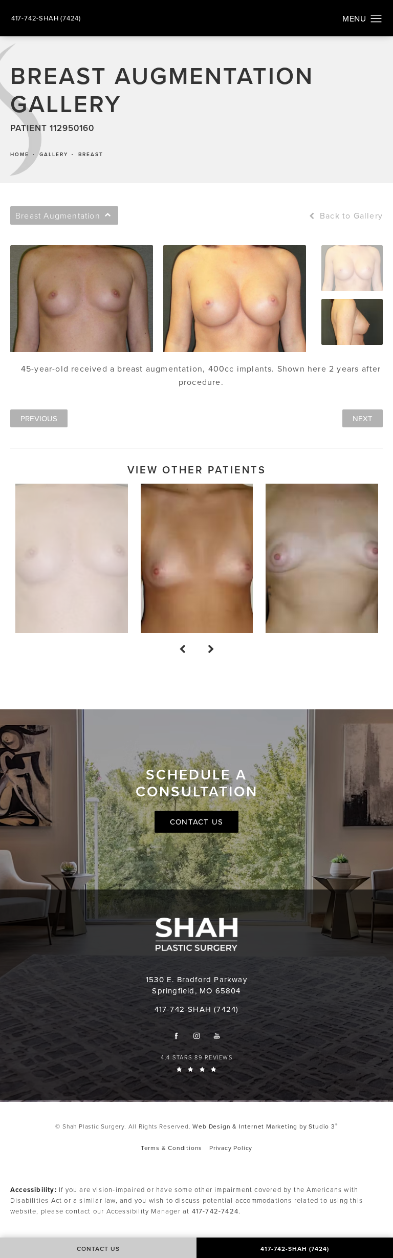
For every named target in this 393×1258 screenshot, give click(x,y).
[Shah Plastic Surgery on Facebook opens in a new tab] (176, 1035)
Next (363, 418)
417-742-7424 (215, 1211)
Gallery (53, 154)
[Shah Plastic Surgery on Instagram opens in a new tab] (196, 1035)
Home (19, 154)
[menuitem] (176, 1035)
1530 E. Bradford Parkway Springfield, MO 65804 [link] (196, 985)
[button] (376, 19)
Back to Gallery (350, 215)
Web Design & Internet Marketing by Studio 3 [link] (264, 1126)
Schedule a (197, 783)
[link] (46, 18)
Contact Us (196, 821)
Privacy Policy (230, 1147)
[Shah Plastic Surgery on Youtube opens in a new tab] (216, 1035)
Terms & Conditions (171, 1147)
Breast (90, 154)
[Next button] (211, 649)
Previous (38, 418)
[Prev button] (182, 649)
